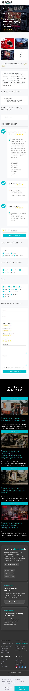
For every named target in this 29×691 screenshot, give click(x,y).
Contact (3, 661)
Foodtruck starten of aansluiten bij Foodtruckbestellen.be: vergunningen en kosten (11, 454)
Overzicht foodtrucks (11, 564)
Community (4, 666)
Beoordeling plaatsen (15, 371)
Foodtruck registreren (22, 643)
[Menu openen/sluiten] (26, 2)
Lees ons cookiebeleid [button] (8, 683)
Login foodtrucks (20, 648)
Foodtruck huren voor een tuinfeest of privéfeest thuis (13, 419)
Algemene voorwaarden (14, 675)
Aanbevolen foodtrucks (4, 649)
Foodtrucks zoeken (14, 602)
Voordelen (5, 344)
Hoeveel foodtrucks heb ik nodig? (21, 663)
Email (4, 316)
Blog (2, 664)
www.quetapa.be (20, 84)
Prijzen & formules (20, 646)
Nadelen (4, 356)
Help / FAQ (4, 659)
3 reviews (14, 230)
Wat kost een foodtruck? (19, 659)
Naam (4, 310)
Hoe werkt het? (5, 652)
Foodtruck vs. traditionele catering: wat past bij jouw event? (13, 490)
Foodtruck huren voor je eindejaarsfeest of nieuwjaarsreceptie (11, 525)
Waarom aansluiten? (21, 651)
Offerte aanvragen (6, 646)
